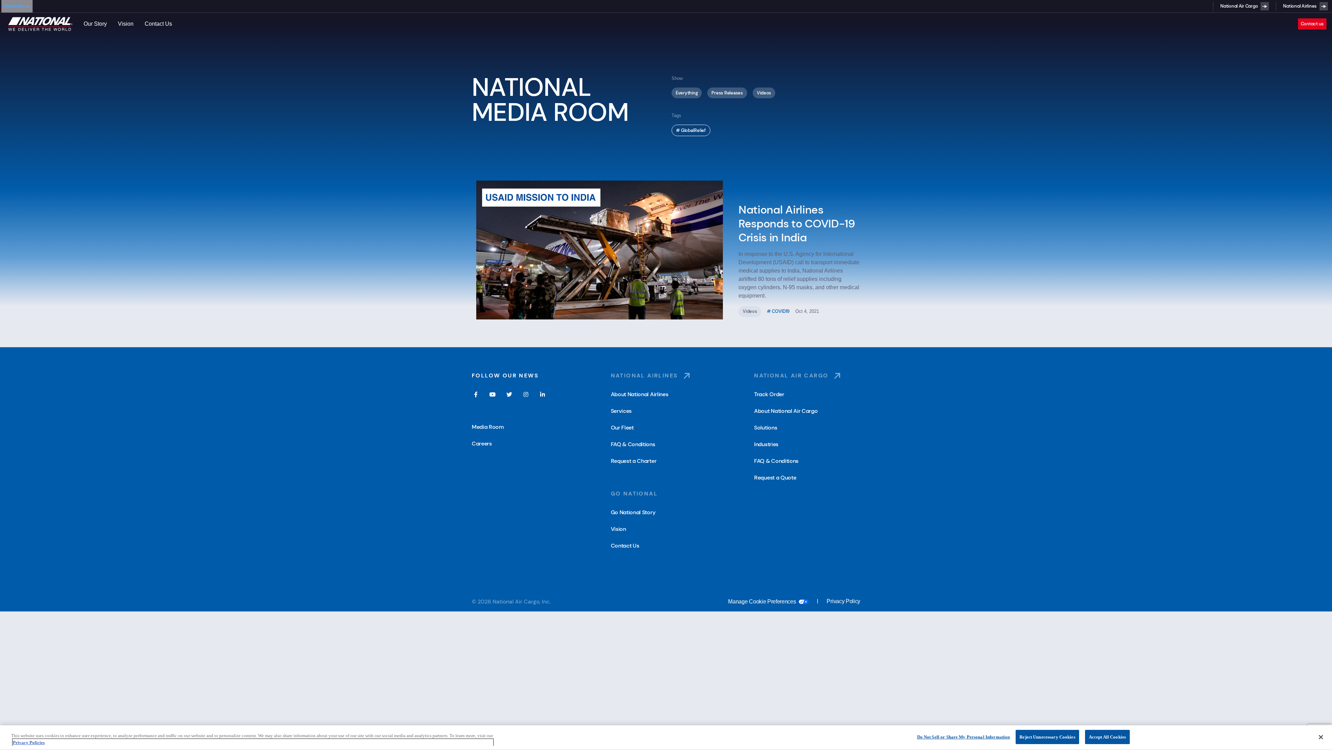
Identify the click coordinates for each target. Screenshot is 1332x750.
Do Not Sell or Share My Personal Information (963, 737)
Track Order (769, 394)
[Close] (1321, 737)
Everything (687, 93)
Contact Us (158, 24)
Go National (634, 493)
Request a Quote (775, 477)
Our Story (95, 24)
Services (621, 411)
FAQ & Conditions (633, 444)
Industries (766, 444)
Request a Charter (634, 461)
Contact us (1312, 24)
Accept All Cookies (1107, 737)
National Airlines (1300, 6)
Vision (126, 24)
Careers (482, 443)
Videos (764, 93)
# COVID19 (778, 311)
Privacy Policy (843, 601)
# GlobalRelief (691, 130)
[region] (666, 737)
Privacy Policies (29, 742)
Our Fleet (622, 427)
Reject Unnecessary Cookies (1047, 737)
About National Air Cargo (786, 411)
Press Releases (727, 93)
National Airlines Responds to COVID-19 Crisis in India (796, 223)
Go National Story (633, 512)
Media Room (17, 6)
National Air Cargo (1239, 6)
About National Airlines (639, 394)
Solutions (765, 427)
